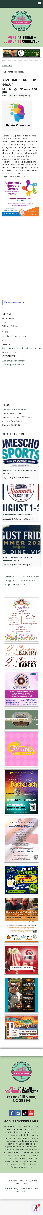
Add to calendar (14, 302)
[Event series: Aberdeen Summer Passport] (33, 518)
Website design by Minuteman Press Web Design (21, 1190)
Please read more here (21, 1167)
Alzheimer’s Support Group (14, 336)
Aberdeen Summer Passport (17, 514)
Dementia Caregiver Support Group (12, 580)
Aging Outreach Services (13, 360)
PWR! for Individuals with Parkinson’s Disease (30, 580)
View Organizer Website (13, 364)
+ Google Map (15, 421)
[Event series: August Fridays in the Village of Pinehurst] (33, 564)
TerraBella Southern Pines (14, 409)
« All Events (7, 65)
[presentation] (21, 453)
